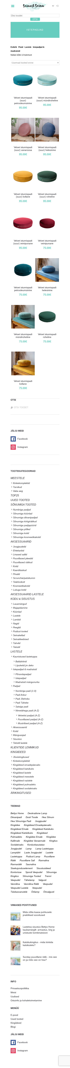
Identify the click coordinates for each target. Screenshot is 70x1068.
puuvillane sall (27, 860)
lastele (49, 852)
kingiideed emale (19, 829)
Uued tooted (17, 1019)
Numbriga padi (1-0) (25, 691)
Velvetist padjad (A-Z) (29, 715)
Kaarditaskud (20, 570)
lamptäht (15, 852)
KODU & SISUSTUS (23, 598)
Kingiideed (16, 1023)
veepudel (47, 884)
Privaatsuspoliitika (20, 988)
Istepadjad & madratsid (25, 669)
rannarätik (16, 864)
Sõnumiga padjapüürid (24, 525)
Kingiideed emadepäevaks (26, 765)
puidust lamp (33, 856)
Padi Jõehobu (22, 698)
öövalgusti (48, 891)
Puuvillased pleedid (23, 558)
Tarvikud (17, 487)
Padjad (16, 686)
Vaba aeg (18, 491)
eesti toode (32, 817)
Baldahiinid (21, 661)
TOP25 (15, 495)
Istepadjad (20, 678)
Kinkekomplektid (21, 483)
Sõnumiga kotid (21, 533)
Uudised (15, 996)
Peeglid (17, 627)
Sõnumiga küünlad (22, 513)
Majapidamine (20, 607)
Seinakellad (19, 635)
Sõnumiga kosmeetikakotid (27, 537)
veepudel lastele (19, 888)
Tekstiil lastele (20, 743)
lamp (29, 848)
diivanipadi (16, 817)
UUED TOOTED (20, 500)
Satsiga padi (21, 706)
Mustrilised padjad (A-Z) (30, 723)
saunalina (31, 864)
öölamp (35, 891)
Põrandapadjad (23, 674)
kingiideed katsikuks (43, 829)
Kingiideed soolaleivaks (25, 788)
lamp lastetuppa (44, 848)
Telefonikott (19, 582)
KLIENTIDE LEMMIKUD (25, 747)
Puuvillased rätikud (22, 562)
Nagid (16, 623)
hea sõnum (48, 817)
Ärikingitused (21, 793)
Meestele (18, 478)
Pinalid (16, 574)
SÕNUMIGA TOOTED (23, 504)
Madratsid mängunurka (27, 682)
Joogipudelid (19, 546)
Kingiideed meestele (23, 776)
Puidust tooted (20, 631)
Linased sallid (20, 554)
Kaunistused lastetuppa (25, 656)
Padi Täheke (21, 702)
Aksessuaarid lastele (27, 594)
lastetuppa (16, 856)
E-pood (14, 1015)
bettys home (17, 813)
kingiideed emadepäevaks (37, 825)
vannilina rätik (31, 884)
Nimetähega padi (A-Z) (27, 710)
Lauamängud (20, 604)
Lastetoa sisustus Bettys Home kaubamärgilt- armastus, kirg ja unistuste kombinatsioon (39, 930)
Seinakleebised (21, 639)
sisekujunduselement (22, 868)
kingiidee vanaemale (34, 840)
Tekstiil (16, 647)
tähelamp (29, 880)
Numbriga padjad (22, 509)
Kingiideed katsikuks (23, 768)
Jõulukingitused (21, 757)
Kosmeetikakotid (21, 586)
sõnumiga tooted (32, 876)
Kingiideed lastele (22, 772)
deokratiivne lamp (37, 813)
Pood (20, 47)
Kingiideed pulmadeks (24, 784)
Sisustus (17, 739)
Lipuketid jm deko (24, 665)
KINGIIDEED (18, 752)
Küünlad (17, 611)
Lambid (17, 619)
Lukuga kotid (19, 589)
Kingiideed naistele (22, 780)
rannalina (44, 860)
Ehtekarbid (18, 550)
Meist (13, 992)
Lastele (28, 47)
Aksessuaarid (21, 541)
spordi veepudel (33, 872)
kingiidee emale (34, 837)
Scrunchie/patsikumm (24, 578)
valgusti (42, 880)
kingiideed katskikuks (22, 833)
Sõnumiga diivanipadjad (25, 517)
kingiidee (15, 825)
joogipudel (40, 821)
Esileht (14, 47)
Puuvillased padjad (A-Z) (30, 719)
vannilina (15, 884)
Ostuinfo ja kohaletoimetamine (26, 1000)
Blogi (13, 1026)
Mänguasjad (19, 735)
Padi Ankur (21, 695)
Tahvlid (16, 643)
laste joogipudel (33, 852)
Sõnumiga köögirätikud (25, 521)
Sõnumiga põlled (21, 529)
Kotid (15, 566)
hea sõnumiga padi (21, 821)
